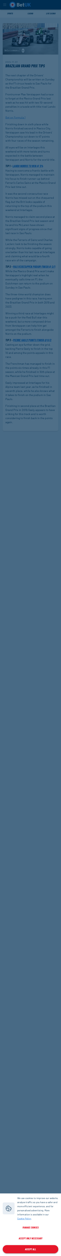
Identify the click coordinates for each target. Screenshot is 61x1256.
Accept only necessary (30, 1238)
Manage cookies (31, 1227)
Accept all (30, 1249)
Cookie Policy (24, 1218)
